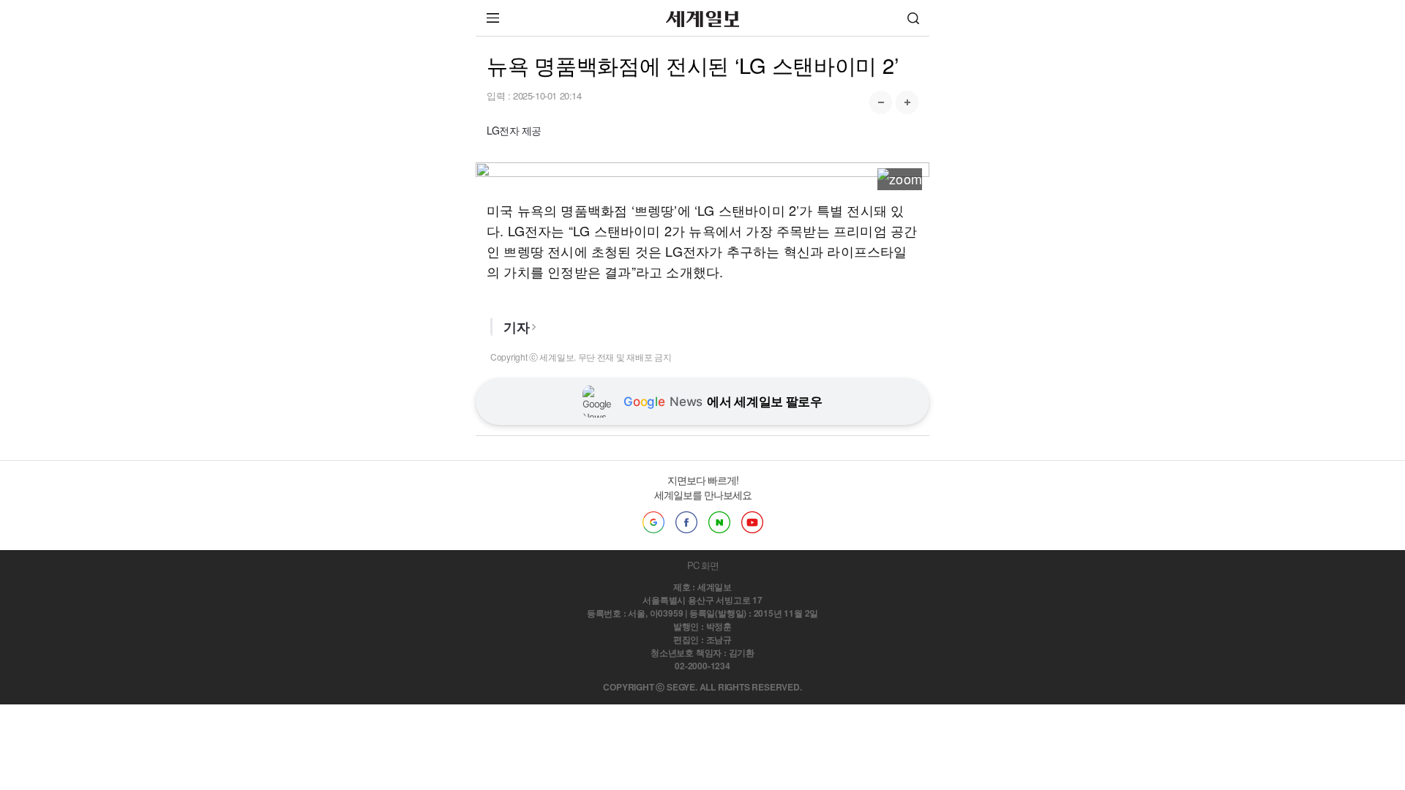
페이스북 (686, 522)
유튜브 (752, 522)
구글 (653, 522)
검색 (913, 18)
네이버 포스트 (719, 522)
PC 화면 (703, 565)
